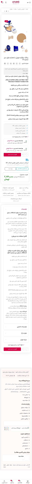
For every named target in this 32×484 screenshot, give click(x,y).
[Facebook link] (19, 63)
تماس (7, 465)
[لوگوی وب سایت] (16, 2)
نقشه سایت (4, 466)
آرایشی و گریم (21, 9)
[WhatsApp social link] (8, 63)
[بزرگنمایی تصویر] (25, 41)
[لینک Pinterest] (14, 63)
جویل (24, 73)
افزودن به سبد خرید (12, 154)
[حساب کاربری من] (5, 2)
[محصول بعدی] (4, 11)
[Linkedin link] (11, 63)
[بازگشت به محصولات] (6, 11)
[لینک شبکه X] (17, 63)
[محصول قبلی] (8, 11)
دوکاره (11, 9)
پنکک (15, 9)
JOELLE (13, 213)
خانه (27, 9)
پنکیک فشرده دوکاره (14, 251)
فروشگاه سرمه (23, 311)
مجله (11, 465)
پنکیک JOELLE (23, 306)
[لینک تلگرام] (5, 63)
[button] (26, 31)
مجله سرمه (21, 456)
